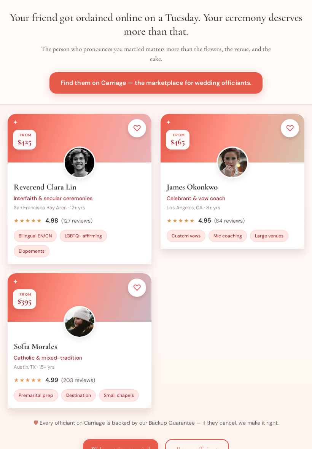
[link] (79, 189)
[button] (156, 83)
